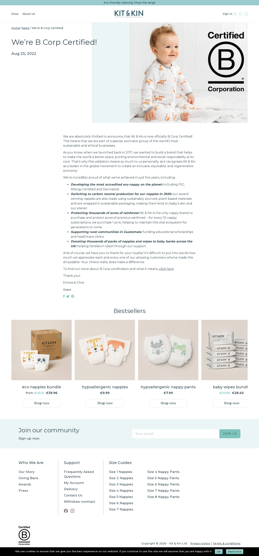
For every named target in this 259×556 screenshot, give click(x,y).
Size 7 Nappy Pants (163, 490)
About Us (28, 14)
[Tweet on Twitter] (68, 297)
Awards (25, 484)
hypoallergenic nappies (105, 387)
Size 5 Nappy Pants (163, 478)
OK (219, 551)
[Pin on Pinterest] (72, 297)
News (25, 28)
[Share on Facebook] (64, 297)
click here (166, 269)
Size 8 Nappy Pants (163, 497)
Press (23, 490)
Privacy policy (200, 543)
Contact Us (73, 495)
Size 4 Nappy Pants (163, 472)
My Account (74, 483)
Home (15, 28)
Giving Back (28, 478)
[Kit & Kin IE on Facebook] (66, 511)
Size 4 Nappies (121, 490)
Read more (234, 551)
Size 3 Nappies (121, 484)
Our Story (27, 472)
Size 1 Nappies (120, 472)
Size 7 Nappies (121, 509)
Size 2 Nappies (121, 478)
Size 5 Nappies (121, 497)
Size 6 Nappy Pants (163, 484)
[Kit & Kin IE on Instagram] (72, 511)
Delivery (71, 489)
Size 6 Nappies (121, 503)
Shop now (41, 403)
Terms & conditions (226, 543)
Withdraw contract (79, 501)
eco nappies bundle (41, 387)
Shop (15, 14)
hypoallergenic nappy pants (168, 387)
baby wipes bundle (231, 387)
